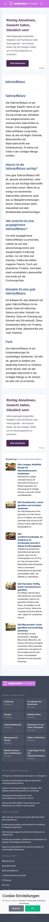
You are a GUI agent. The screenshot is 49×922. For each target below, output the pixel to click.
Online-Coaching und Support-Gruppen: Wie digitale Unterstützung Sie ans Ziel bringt (22, 789)
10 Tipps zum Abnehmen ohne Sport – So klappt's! (24, 776)
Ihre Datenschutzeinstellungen (18, 890)
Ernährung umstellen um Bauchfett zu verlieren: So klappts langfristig (23, 825)
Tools (6, 885)
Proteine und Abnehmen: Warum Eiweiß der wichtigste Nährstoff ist (21, 781)
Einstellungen (24, 903)
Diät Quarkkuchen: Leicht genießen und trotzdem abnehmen (30, 505)
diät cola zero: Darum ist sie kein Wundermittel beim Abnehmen (23, 818)
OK (32, 908)
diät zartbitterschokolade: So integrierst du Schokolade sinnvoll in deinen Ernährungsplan (30, 540)
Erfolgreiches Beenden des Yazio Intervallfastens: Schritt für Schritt (17, 796)
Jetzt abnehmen (17, 63)
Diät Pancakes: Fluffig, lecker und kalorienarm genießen (29, 587)
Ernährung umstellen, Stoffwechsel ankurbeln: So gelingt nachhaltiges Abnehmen (24, 840)
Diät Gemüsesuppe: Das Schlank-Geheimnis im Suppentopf (23, 833)
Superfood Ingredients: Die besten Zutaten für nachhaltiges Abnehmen (23, 848)
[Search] (41, 4)
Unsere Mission (11, 870)
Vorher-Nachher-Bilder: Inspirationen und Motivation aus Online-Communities (20, 804)
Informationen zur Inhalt (15, 875)
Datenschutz (10, 866)
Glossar (7, 880)
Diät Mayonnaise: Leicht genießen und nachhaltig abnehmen (30, 627)
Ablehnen (16, 908)
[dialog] (24, 902)
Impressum (9, 861)
